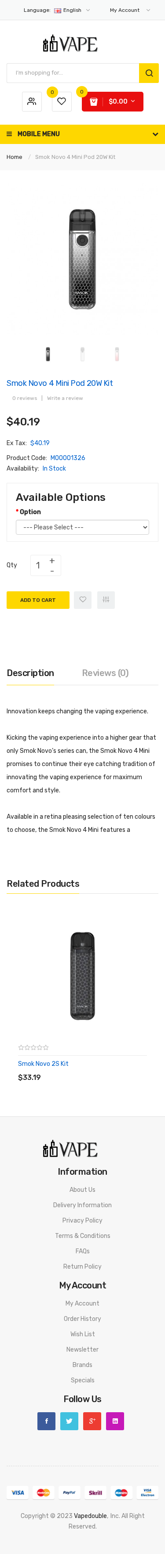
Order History (82, 1319)
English (53, 10)
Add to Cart (38, 600)
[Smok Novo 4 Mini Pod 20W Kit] (48, 354)
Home (14, 157)
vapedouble (90, 1516)
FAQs (83, 1251)
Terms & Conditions (82, 1236)
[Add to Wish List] (83, 600)
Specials (83, 1380)
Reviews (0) (105, 673)
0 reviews (24, 398)
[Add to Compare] (106, 600)
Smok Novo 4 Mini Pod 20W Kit (75, 157)
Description (30, 673)
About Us (82, 1190)
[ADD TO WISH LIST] (98, 1068)
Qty (12, 565)
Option (30, 512)
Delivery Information (82, 1205)
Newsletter (82, 1349)
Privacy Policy (82, 1220)
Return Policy (82, 1266)
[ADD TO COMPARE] (81, 1068)
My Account (82, 1303)
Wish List (82, 1334)
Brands (82, 1365)
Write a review (65, 398)
